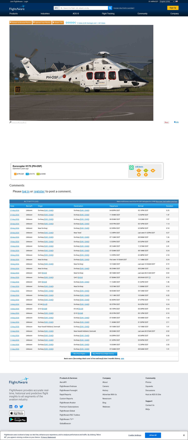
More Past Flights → (80, 353)
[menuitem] (13, 13)
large (21, 122)
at (41, 174)
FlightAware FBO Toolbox (70, 415)
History (105, 390)
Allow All (153, 435)
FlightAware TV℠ (67, 419)
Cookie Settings (134, 435)
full (25, 122)
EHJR (45, 304)
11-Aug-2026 (14, 336)
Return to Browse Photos (21, 22)
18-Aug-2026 (14, 255)
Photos (148, 382)
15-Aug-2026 (14, 295)
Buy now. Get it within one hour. (167, 201)
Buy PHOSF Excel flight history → (104, 353)
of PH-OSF (19, 174)
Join (122, 358)
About (105, 382)
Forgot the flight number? (124, 8)
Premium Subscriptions (69, 407)
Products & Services (68, 378)
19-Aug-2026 (14, 242)
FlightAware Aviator (68, 403)
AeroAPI (63, 382)
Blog (104, 403)
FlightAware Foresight (68, 390)
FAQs (148, 409)
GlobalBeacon (65, 423)
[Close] (184, 435)
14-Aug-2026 (14, 300)
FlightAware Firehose (68, 386)
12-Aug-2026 (14, 322)
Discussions (150, 390)
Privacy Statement (48, 437)
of (30, 174)
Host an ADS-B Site (153, 394)
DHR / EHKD (49, 210)
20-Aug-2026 (14, 224)
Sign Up (173, 8)
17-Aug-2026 (14, 282)
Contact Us (150, 405)
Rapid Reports (65, 394)
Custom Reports (66, 399)
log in (26, 191)
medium (15, 122)
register (39, 191)
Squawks (149, 386)
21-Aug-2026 (14, 210)
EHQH (44, 273)
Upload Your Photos (43, 22)
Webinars (106, 407)
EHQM (44, 309)
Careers (106, 386)
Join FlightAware (16, 1)
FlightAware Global (67, 411)
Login (26, 1)
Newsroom (107, 399)
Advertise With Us (110, 394)
